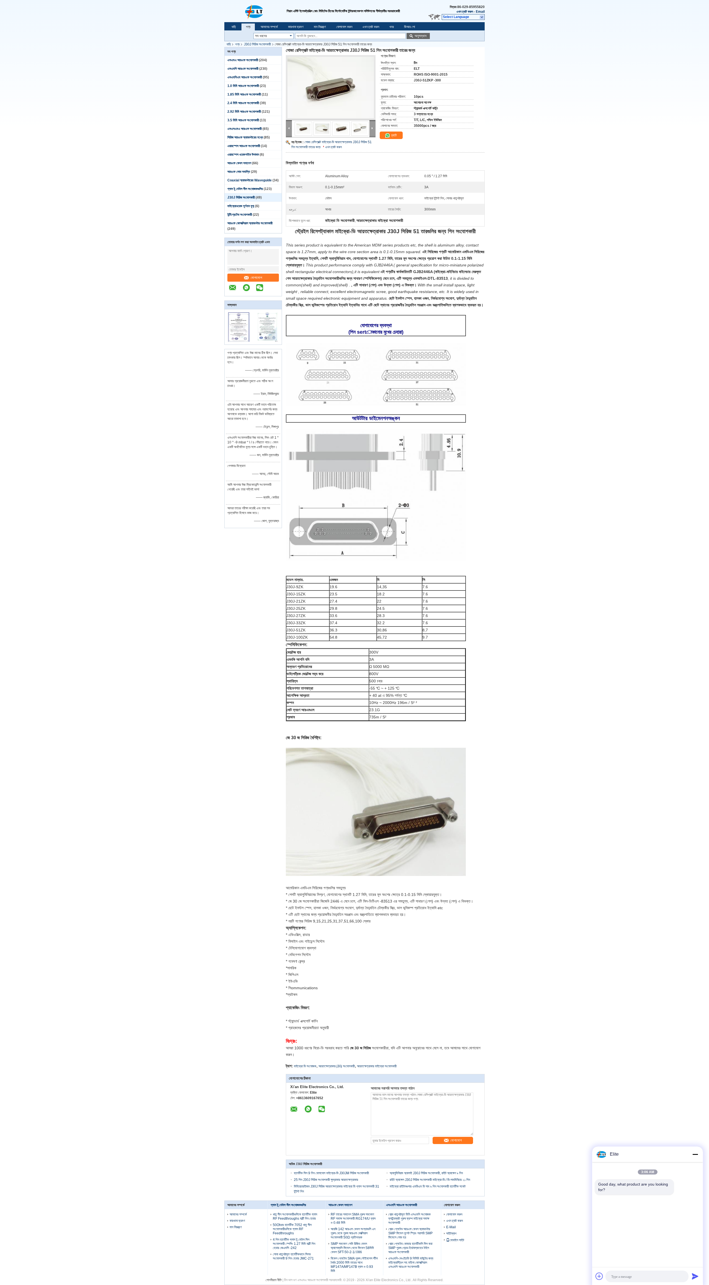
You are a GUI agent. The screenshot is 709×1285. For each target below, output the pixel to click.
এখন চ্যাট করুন (464, 12)
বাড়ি (234, 27)
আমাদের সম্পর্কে (269, 27)
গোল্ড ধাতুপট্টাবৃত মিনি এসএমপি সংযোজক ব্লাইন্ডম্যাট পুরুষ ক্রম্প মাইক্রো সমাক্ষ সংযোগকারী (409, 1218)
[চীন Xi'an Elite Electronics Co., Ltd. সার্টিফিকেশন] (239, 341)
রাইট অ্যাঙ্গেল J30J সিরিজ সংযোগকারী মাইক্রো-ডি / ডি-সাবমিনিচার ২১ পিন (430, 1180)
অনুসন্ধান (421, 36)
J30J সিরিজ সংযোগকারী (257, 44)
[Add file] (599, 1276)
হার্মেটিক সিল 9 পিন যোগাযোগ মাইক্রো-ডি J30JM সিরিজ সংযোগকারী (331, 1173)
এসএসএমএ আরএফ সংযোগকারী (244, 129)
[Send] (695, 1276)
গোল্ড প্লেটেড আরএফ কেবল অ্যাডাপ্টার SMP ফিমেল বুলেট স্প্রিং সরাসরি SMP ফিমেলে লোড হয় (410, 1233)
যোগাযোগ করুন (344, 27)
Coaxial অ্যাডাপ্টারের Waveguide (249, 180)
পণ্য (248, 27)
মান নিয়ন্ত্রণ (320, 27)
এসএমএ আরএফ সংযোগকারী (242, 60)
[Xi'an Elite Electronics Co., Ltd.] (255, 11)
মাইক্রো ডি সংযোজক (305, 1066)
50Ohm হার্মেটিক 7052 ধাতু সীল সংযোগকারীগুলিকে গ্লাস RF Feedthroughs (292, 1229)
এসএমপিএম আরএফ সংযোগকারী (244, 77)
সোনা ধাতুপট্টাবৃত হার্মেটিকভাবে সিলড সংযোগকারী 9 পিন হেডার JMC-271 (293, 1256)
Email (480, 12)
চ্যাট (393, 135)
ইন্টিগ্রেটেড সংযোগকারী (239, 215)
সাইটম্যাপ (451, 1233)
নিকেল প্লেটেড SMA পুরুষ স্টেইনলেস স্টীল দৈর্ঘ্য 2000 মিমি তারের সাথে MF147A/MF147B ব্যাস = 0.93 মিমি (354, 1264)
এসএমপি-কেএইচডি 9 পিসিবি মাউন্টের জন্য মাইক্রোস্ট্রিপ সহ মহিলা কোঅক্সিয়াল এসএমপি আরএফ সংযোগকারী (410, 1262)
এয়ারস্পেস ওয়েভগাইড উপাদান (243, 154)
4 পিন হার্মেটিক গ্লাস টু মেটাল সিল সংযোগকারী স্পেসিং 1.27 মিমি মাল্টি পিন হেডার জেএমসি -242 (294, 1244)
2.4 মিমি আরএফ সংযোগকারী (243, 103)
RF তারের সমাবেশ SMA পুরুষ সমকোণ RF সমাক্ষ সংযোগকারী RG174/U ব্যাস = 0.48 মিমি (353, 1218)
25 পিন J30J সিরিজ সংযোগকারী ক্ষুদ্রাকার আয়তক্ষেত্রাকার (326, 1180)
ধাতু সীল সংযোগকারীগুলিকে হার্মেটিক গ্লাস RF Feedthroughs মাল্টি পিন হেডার (295, 1216)
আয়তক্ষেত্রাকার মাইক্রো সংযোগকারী (377, 1066)
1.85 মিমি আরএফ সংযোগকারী (244, 94)
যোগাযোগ (256, 278)
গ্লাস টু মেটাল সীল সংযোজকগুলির (245, 189)
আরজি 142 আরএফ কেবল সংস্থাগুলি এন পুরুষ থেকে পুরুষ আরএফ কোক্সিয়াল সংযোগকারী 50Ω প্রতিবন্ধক (353, 1233)
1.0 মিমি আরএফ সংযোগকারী (243, 86)
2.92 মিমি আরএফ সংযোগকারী (244, 112)
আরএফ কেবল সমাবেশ (239, 163)
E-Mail (451, 1227)
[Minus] (695, 1154)
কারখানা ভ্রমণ (296, 27)
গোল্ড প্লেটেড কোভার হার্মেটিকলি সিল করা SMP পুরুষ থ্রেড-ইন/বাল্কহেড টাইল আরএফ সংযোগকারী (410, 1248)
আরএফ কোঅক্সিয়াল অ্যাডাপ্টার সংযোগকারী (250, 223)
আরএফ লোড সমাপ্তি (238, 172)
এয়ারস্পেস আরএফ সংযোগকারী (243, 146)
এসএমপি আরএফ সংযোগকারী (242, 69)
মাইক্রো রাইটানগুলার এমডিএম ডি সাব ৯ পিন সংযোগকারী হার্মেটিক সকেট (428, 1186)
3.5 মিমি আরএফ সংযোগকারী (243, 120)
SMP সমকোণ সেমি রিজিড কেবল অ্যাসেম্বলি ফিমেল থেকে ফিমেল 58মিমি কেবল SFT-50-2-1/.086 (352, 1248)
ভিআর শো (409, 27)
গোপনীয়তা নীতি (274, 1280)
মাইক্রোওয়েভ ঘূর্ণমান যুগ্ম (240, 206)
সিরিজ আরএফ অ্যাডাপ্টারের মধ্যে (245, 137)
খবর (391, 27)
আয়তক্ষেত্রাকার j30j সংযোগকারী (336, 1066)
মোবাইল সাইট (456, 1240)
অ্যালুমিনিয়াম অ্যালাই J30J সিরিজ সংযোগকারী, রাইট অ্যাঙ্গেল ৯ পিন (426, 1173)
